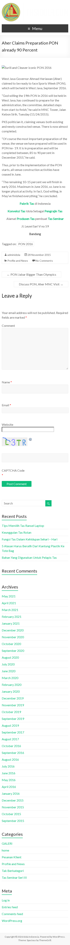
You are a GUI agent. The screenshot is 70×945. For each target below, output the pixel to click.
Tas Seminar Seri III (14, 877)
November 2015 (13, 807)
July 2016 (8, 766)
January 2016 (11, 793)
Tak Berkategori (13, 870)
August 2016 (10, 759)
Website (7, 424)
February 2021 (11, 616)
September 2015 (13, 821)
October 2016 (11, 746)
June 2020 (8, 671)
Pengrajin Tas (53, 211)
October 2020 (11, 644)
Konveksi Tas (16, 211)
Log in (6, 900)
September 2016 (13, 752)
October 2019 (11, 712)
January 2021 (11, 623)
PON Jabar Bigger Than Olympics (31, 274)
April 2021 (9, 603)
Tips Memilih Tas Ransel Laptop (23, 525)
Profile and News (17, 260)
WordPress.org (12, 920)
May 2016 (9, 780)
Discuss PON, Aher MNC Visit (41, 284)
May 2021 (9, 596)
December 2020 (13, 630)
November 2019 (13, 705)
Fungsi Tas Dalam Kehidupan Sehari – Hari (29, 539)
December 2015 (13, 800)
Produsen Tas (26, 218)
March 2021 (10, 610)
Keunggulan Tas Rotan (16, 532)
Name (7, 382)
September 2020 (13, 650)
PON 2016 (25, 244)
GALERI (7, 843)
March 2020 (10, 678)
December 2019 (13, 698)
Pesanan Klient (11, 857)
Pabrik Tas (27, 203)
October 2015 (11, 814)
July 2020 (8, 664)
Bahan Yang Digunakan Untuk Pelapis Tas (29, 557)
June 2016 (8, 773)
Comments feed (12, 914)
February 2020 (11, 684)
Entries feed (10, 907)
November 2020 (13, 637)
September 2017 (13, 732)
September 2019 (13, 718)
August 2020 (10, 657)
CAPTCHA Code (13, 470)
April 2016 (9, 787)
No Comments (44, 260)
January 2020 (11, 691)
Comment (8, 325)
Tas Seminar (56, 218)
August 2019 (10, 725)
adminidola (13, 254)
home (5, 850)
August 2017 (10, 739)
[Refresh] (30, 439)
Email (6, 405)
